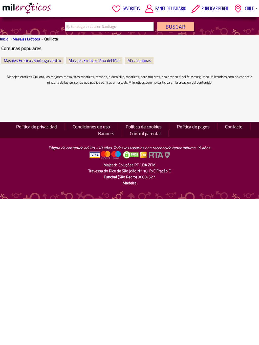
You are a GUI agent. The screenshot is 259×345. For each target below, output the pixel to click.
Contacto (234, 126)
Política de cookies (143, 126)
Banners (106, 133)
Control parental (145, 133)
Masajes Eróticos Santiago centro (32, 60)
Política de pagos (193, 126)
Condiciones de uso (91, 126)
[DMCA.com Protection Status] (131, 157)
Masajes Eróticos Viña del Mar (94, 60)
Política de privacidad (36, 126)
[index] (27, 8)
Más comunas (139, 60)
